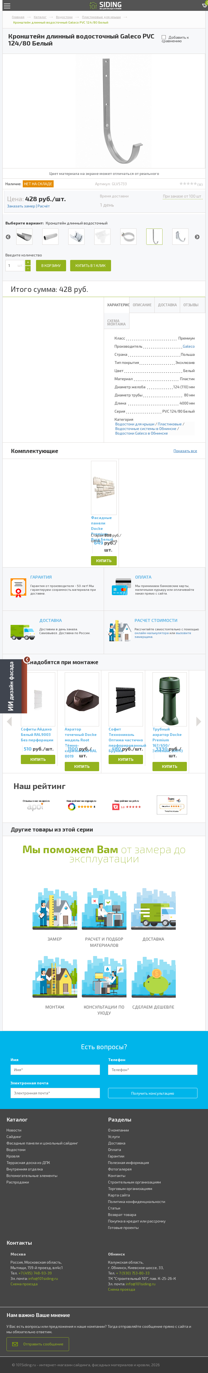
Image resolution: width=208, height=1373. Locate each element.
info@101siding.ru (43, 1278)
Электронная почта (29, 1083)
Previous (8, 237)
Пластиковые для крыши (101, 17)
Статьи (114, 1208)
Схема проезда (24, 1283)
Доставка (153, 938)
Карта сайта (119, 1195)
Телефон (116, 1059)
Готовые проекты (123, 1227)
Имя (14, 1059)
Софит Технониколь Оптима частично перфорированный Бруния (126, 735)
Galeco (189, 346)
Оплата (114, 1149)
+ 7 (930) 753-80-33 (133, 1273)
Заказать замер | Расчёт (28, 206)
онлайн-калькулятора (152, 633)
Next (197, 237)
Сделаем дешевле (153, 1006)
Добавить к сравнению (175, 39)
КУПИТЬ (104, 560)
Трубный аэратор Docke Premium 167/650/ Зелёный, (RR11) (167, 735)
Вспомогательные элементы (31, 1175)
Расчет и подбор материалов (104, 942)
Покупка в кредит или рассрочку (136, 1221)
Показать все (185, 450)
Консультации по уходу (104, 1010)
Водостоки (64, 17)
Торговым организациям (130, 1188)
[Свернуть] (27, 659)
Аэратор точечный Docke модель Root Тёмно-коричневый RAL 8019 (81, 735)
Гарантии (116, 1156)
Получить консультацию (152, 1093)
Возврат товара (122, 1214)
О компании (118, 1130)
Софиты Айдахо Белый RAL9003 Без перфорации (37, 734)
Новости (13, 1130)
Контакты (116, 1175)
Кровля (13, 1156)
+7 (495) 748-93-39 (35, 1273)
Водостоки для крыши (134, 424)
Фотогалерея (120, 1169)
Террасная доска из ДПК (28, 1162)
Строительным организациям (134, 1182)
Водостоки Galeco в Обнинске (141, 433)
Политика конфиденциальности (136, 1201)
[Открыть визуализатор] (13, 686)
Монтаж (54, 1006)
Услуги (114, 1136)
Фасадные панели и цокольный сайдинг (42, 1143)
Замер (55, 938)
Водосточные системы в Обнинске (145, 428)
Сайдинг (13, 1136)
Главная (18, 17)
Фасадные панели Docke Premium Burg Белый (102, 524)
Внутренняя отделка (24, 1169)
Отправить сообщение (43, 1344)
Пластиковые (170, 424)
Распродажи (17, 1182)
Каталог (40, 17)
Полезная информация (128, 1162)
